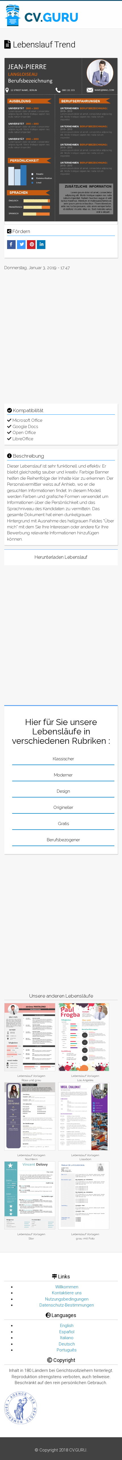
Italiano (66, 1337)
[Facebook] (11, 244)
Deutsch (67, 1344)
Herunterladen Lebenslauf (61, 557)
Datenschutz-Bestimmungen (66, 1305)
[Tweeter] (22, 244)
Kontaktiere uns (67, 1292)
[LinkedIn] (41, 244)
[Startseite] (42, 15)
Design (63, 791)
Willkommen (66, 1286)
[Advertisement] (61, 336)
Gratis (63, 823)
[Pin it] (32, 244)
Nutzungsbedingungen (67, 1299)
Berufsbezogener (63, 839)
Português (67, 1350)
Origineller (63, 807)
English (66, 1325)
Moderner (63, 775)
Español (66, 1331)
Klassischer (63, 758)
